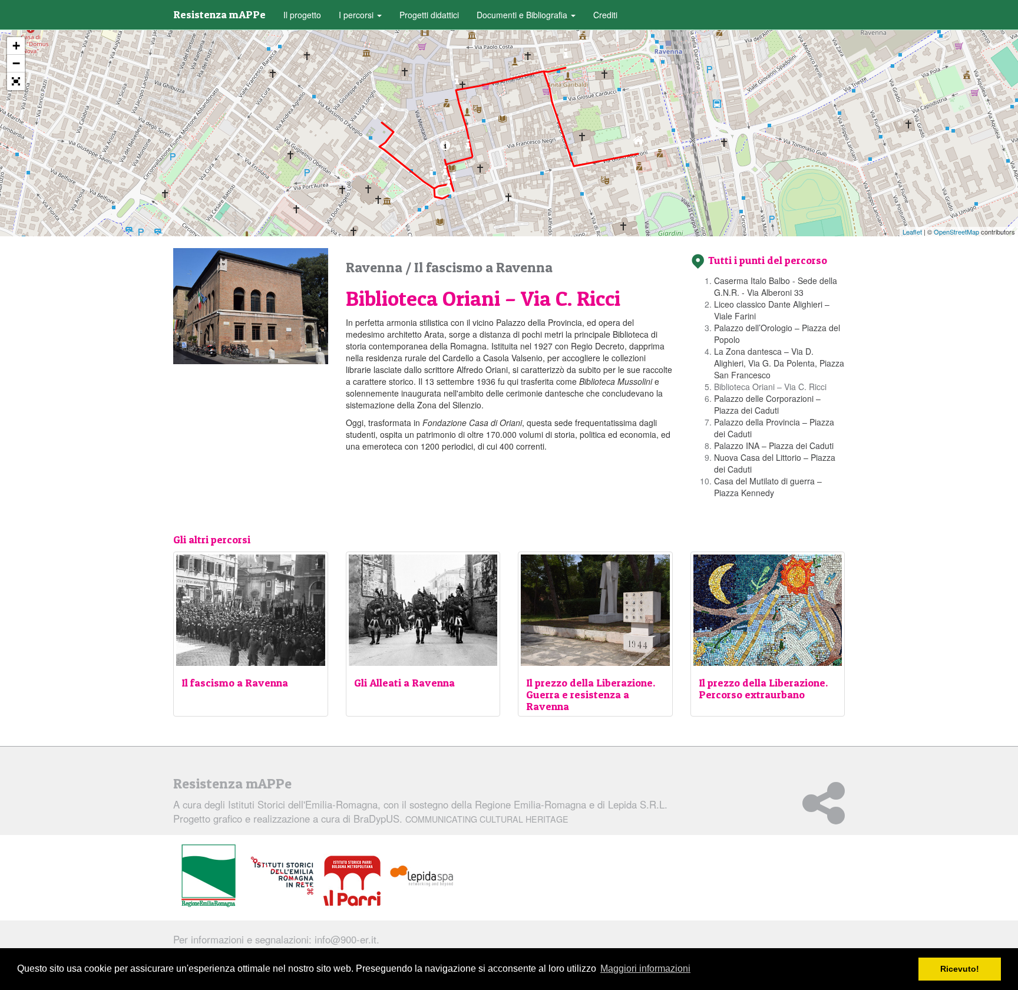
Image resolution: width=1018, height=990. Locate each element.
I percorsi (357, 15)
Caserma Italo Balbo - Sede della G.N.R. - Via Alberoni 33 (775, 286)
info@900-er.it (345, 939)
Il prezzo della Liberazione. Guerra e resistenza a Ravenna (590, 694)
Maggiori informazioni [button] (645, 968)
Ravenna (375, 267)
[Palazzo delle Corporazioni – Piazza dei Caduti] (448, 184)
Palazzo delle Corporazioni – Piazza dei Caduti (767, 404)
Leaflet (912, 231)
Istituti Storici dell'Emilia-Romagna (303, 804)
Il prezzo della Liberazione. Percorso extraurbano (763, 688)
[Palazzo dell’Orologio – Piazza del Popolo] (457, 83)
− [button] (16, 63)
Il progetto (302, 15)
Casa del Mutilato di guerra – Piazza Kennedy (768, 487)
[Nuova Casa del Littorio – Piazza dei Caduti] (431, 175)
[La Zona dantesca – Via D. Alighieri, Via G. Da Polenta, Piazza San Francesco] (468, 147)
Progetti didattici (429, 15)
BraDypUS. (461, 818)
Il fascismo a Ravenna (483, 267)
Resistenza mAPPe (219, 14)
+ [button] (16, 45)
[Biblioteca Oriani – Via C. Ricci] (445, 148)
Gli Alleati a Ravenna (404, 682)
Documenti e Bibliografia (523, 15)
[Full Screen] (16, 81)
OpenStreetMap (956, 231)
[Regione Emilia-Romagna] (208, 876)
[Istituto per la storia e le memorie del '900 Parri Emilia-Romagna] (352, 881)
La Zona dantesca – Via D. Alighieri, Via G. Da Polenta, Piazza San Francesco (779, 363)
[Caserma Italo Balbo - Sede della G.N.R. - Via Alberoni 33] (638, 143)
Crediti (605, 15)
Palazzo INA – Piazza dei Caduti (774, 445)
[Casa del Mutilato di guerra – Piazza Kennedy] (382, 111)
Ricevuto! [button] (959, 969)
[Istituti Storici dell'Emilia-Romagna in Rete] (282, 876)
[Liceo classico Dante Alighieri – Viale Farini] (566, 56)
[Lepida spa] (421, 876)
